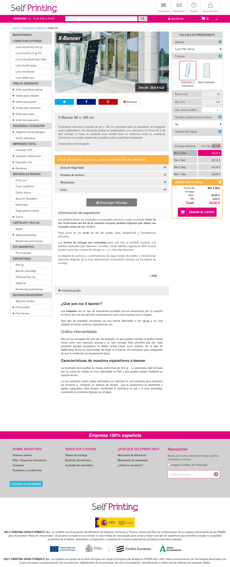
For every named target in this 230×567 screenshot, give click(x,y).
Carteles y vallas (26, 222)
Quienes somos (22, 455)
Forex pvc (21, 180)
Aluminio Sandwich (26, 198)
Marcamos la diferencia (132, 455)
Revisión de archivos (78, 460)
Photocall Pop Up (25, 277)
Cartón (19, 217)
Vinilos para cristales (27, 95)
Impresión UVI (24, 162)
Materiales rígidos (26, 174)
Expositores (22, 258)
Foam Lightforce (25, 186)
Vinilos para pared (26, 101)
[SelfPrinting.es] (34, 6)
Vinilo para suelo (25, 114)
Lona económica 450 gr (29, 47)
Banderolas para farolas (29, 241)
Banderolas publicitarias (29, 289)
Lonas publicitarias (27, 41)
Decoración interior (28, 295)
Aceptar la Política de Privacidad (189, 465)
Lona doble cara (25, 77)
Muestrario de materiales (133, 460)
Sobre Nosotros (27, 449)
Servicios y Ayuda (80, 449)
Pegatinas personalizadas (30, 132)
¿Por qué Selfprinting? (138, 449)
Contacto (18, 465)
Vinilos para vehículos (28, 108)
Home (16, 28)
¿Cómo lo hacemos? (130, 465)
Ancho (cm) (181, 94)
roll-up (146, 320)
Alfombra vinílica (25, 301)
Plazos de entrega (76, 455)
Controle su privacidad (26, 484)
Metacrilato (22, 204)
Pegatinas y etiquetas (29, 126)
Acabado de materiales (79, 465)
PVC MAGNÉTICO (23, 247)
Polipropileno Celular (27, 211)
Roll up (20, 264)
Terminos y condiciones (27, 470)
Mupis (19, 229)
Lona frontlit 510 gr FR (28, 53)
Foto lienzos (22, 313)
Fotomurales (23, 307)
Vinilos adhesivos (25, 83)
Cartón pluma (23, 192)
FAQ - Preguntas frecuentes (30, 460)
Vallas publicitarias (26, 235)
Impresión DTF (24, 150)
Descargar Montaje (113, 202)
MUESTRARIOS (22, 35)
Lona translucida (25, 71)
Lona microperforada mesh (31, 59)
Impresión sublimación (28, 156)
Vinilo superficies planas (29, 89)
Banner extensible (26, 271)
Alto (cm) (180, 102)
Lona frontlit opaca (26, 65)
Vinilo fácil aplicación (27, 120)
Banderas (21, 168)
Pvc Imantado (23, 253)
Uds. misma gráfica (186, 110)
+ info (153, 275)
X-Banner (21, 283)
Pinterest (131, 102)
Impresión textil (24, 144)
